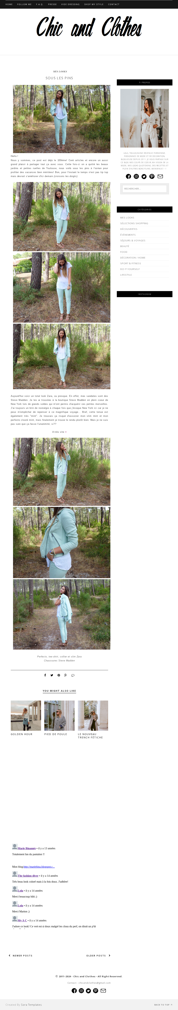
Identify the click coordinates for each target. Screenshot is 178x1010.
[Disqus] (59, 796)
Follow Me (24, 4)
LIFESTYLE (126, 274)
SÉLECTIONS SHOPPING (134, 223)
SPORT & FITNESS (130, 263)
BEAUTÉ (124, 246)
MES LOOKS (60, 71)
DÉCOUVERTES (128, 229)
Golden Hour (22, 734)
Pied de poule (55, 734)
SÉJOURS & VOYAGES (132, 240)
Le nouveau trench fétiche (90, 735)
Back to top (162, 1004)
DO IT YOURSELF (130, 269)
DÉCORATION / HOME (132, 257)
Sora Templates (31, 1004)
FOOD (123, 251)
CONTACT (114, 4)
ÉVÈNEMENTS (128, 234)
